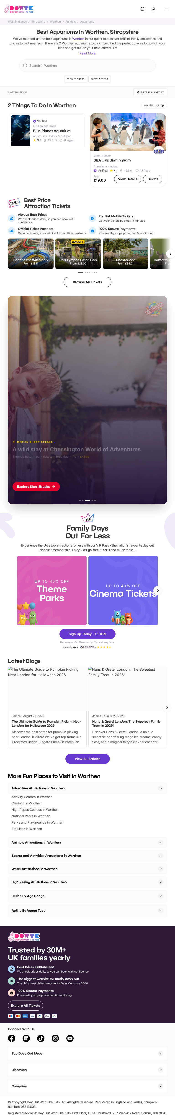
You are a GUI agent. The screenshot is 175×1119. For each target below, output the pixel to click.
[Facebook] (11, 1039)
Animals (70, 21)
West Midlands (17, 21)
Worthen (55, 21)
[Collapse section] (160, 788)
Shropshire (38, 21)
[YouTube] (70, 1039)
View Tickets (76, 79)
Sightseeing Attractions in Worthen (39, 882)
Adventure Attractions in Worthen (38, 788)
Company (19, 1086)
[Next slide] (157, 590)
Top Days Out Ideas (27, 1053)
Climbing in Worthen (26, 803)
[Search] (143, 9)
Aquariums (87, 21)
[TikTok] (40, 1039)
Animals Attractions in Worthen (36, 842)
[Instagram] (55, 1039)
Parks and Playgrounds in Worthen (37, 822)
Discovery (19, 1070)
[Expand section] (160, 842)
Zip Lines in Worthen (27, 829)
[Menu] (166, 9)
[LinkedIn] (26, 1039)
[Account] (154, 9)
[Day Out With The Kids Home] (19, 9)
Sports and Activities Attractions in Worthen (46, 855)
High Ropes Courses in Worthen (35, 809)
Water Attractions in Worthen (35, 869)
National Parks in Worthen (31, 816)
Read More (87, 53)
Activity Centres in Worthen (32, 797)
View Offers (99, 79)
